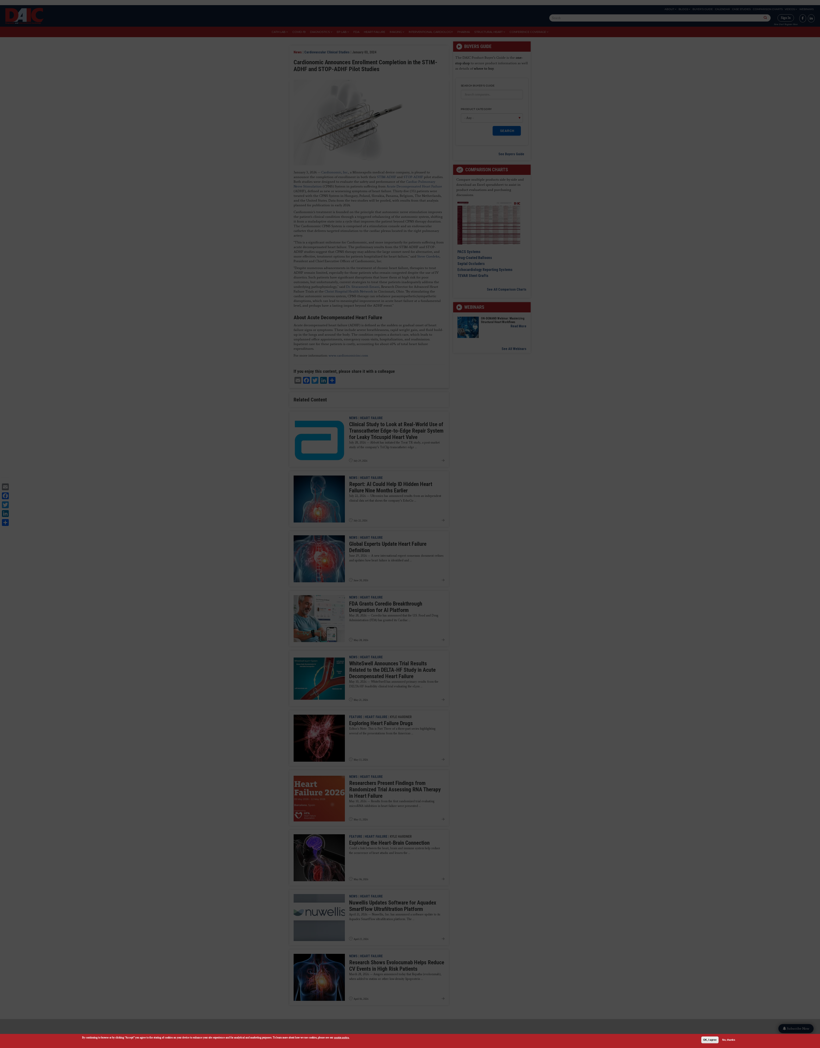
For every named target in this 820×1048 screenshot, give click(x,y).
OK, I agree (710, 1039)
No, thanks (728, 1039)
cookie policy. (341, 1037)
